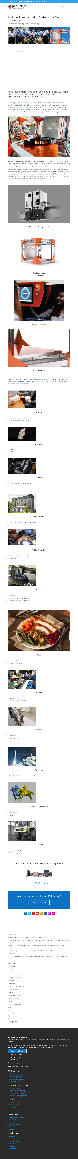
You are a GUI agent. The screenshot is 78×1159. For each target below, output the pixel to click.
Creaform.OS (13, 1107)
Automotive (11, 984)
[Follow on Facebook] (25, 913)
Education (12, 1129)
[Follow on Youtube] (37, 913)
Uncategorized (12, 1022)
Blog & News (13, 1146)
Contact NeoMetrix (39, 902)
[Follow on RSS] (41, 913)
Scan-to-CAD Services (16, 1081)
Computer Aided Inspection (16, 986)
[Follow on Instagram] (49, 913)
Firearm (11, 1127)
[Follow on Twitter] (29, 913)
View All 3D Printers (39, 883)
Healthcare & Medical (14, 1004)
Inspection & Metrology (16, 1079)
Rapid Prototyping (13, 1016)
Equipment (11, 992)
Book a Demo (13, 1139)
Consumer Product (13, 989)
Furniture (10, 1001)
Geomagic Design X (15, 1102)
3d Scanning (11, 972)
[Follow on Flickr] (53, 913)
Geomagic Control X (15, 1105)
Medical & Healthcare (15, 1124)
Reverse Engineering (14, 1019)
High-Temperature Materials (18, 1093)
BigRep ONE (23, 109)
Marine (10, 1010)
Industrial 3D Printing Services (18, 1096)
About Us (12, 1136)
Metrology (11, 1013)
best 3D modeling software (45, 381)
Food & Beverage (13, 998)
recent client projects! (22, 384)
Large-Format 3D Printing (17, 1091)
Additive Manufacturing (32, 24)
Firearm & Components (15, 995)
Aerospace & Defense (14, 978)
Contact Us (12, 1149)
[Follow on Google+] (33, 913)
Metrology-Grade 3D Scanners (18, 1074)
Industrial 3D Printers (15, 1088)
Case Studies (13, 1144)
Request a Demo (17, 1051)
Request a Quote (14, 1141)
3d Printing (20, 24)
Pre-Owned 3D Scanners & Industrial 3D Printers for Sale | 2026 (27, 937)
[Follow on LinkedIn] (45, 913)
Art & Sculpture (12, 981)
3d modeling (13, 24)
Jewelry (10, 1007)
